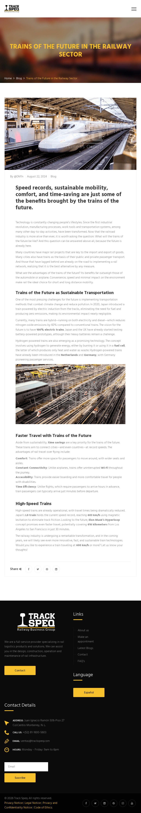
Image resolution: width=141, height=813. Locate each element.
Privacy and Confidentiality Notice (30, 805)
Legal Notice (33, 803)
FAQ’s (81, 661)
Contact (20, 670)
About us (83, 630)
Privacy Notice (13, 803)
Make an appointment (86, 639)
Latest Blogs (85, 648)
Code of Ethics (43, 807)
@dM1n (18, 176)
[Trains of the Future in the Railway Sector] (28, 569)
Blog (53, 176)
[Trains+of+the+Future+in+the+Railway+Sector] (37, 569)
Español (89, 692)
